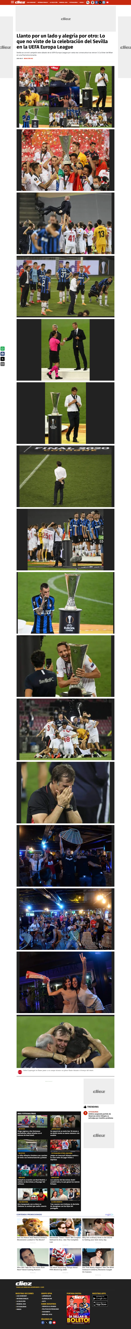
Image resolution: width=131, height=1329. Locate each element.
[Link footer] (24, 1283)
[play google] (103, 1298)
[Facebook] (42, 1322)
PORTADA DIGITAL (74, 1293)
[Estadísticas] (92, 2)
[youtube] (54, 1322)
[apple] (103, 1303)
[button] (3, 349)
